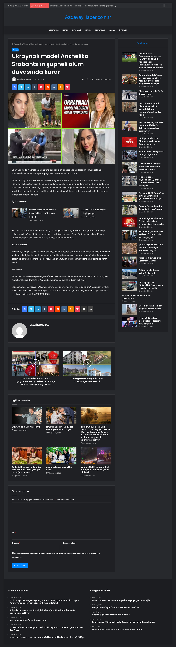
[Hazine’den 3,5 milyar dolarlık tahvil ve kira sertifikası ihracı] (129, 167)
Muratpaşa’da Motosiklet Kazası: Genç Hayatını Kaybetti (151, 285)
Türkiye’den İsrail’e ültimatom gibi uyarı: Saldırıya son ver (149, 141)
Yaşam (112, 30)
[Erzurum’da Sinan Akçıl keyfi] (27, 415)
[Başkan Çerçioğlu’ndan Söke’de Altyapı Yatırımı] (129, 210)
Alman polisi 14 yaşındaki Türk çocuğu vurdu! (151, 153)
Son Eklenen (143, 43)
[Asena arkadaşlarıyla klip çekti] (61, 455)
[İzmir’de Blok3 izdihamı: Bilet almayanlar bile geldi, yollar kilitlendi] (96, 455)
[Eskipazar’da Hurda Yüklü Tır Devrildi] (129, 274)
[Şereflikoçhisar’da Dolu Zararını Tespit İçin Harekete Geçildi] (129, 248)
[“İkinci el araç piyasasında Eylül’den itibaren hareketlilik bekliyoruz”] (129, 181)
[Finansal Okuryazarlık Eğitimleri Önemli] (129, 262)
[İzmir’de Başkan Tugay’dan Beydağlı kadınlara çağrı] (61, 415)
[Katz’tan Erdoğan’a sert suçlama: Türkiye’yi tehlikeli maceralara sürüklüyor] (129, 126)
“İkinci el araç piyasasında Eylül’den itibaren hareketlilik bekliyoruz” (150, 181)
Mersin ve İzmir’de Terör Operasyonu (151, 92)
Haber (65, 30)
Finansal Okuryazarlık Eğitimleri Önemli (150, 259)
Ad (14, 533)
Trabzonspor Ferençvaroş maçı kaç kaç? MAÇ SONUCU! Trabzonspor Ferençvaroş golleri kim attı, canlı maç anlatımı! (151, 60)
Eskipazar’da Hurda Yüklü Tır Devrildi (149, 271)
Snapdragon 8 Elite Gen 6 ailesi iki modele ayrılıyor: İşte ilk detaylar (151, 221)
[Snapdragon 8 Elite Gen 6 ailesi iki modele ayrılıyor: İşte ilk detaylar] (129, 222)
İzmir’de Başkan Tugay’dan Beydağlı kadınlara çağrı (59, 428)
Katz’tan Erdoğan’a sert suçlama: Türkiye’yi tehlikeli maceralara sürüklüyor (151, 126)
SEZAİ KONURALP (24, 79)
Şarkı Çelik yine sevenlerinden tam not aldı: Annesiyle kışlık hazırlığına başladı (26, 470)
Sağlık (88, 30)
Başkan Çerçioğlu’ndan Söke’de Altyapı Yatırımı (151, 207)
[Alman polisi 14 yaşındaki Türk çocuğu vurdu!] (129, 155)
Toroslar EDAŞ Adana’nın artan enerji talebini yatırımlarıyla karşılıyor (151, 196)
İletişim (123, 30)
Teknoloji (100, 30)
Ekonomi (76, 30)
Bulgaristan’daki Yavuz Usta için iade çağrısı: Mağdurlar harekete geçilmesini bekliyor (86, 6)
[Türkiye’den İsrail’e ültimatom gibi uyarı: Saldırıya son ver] (129, 142)
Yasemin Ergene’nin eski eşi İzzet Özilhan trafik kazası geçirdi (42, 213)
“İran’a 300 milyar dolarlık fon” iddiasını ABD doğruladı (150, 321)
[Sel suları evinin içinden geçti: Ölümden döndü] (129, 309)
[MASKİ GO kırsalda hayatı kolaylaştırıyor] (71, 213)
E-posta (16, 543)
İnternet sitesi (69, 543)
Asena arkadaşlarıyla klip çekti (59, 468)
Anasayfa (54, 30)
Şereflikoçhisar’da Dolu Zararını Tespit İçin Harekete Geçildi (151, 247)
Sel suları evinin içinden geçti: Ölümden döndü (150, 307)
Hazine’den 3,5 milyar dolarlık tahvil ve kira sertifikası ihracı (149, 166)
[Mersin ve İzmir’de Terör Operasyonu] (129, 95)
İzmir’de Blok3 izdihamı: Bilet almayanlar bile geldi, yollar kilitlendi (95, 470)
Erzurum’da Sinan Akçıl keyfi (26, 426)
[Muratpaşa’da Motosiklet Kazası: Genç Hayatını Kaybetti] (129, 286)
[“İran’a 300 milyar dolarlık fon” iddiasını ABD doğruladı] (129, 322)
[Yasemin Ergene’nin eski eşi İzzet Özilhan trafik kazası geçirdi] (19, 213)
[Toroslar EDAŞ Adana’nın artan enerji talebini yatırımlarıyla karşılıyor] (129, 197)
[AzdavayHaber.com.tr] (88, 17)
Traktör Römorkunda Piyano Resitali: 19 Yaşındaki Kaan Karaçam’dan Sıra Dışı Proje (150, 109)
